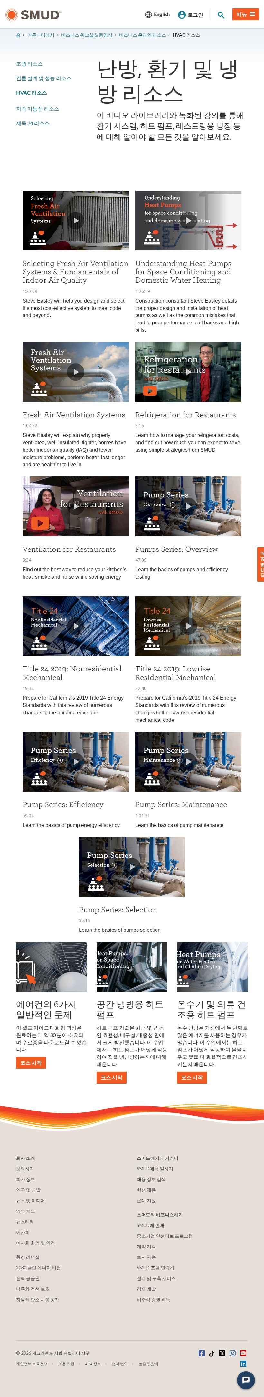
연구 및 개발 (28, 1190)
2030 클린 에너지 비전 (38, 1267)
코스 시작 (31, 1062)
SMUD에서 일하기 (155, 1168)
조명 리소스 (29, 63)
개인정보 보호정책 (32, 1363)
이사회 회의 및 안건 (35, 1243)
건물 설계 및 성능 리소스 (43, 78)
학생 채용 (146, 1190)
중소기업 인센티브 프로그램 (165, 1235)
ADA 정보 (93, 1363)
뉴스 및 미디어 (30, 1200)
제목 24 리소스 (33, 123)
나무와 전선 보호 (33, 1289)
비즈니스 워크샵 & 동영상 (86, 35)
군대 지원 (146, 1200)
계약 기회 (146, 1246)
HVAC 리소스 (31, 92)
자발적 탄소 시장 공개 (38, 1299)
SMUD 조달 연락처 (155, 1267)
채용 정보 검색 (151, 1179)
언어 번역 (120, 1363)
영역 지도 (25, 1211)
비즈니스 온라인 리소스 (142, 35)
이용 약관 (66, 1363)
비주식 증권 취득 (153, 1299)
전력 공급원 (28, 1278)
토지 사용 (146, 1257)
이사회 (23, 1232)
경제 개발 (146, 1289)
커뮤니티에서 (40, 35)
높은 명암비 (148, 1363)
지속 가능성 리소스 (37, 108)
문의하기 (25, 1168)
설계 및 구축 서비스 (156, 1278)
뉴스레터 (25, 1221)
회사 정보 (25, 1179)
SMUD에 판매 (150, 1225)
